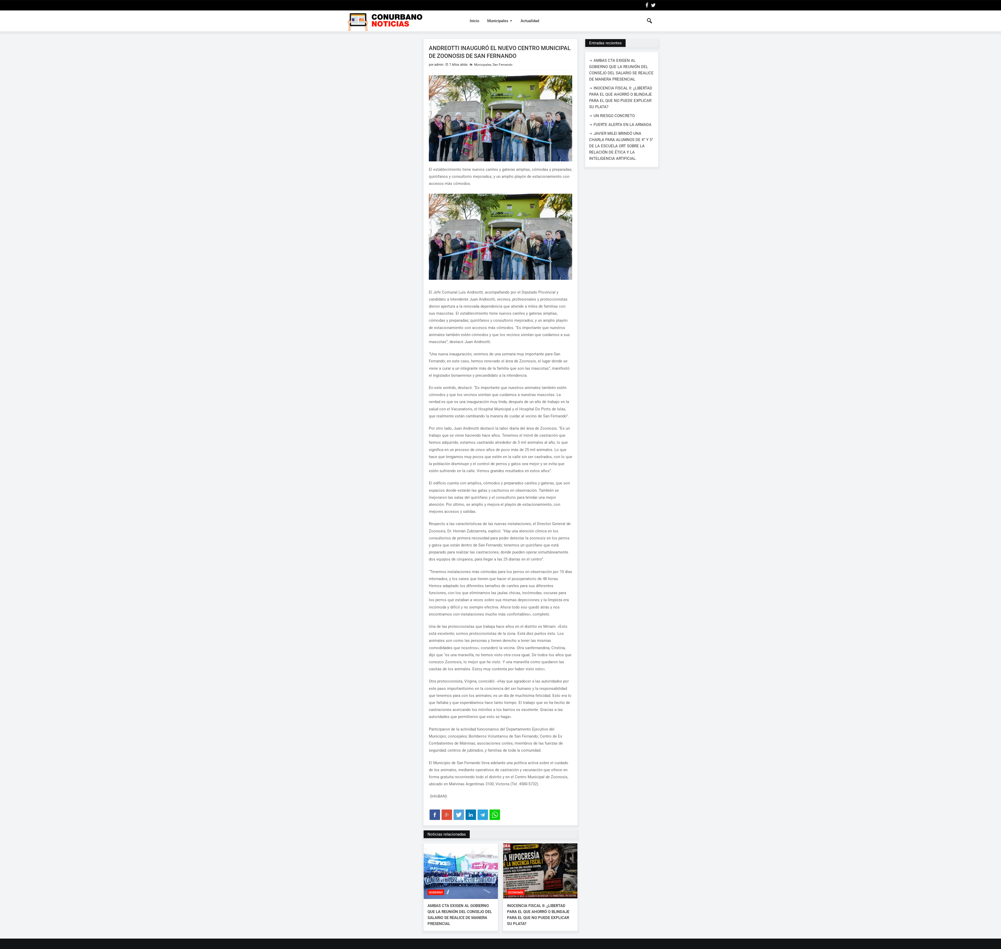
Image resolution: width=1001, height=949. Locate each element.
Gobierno (436, 892)
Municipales (497, 21)
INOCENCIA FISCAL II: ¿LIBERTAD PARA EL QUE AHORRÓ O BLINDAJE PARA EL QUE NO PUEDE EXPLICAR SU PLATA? (538, 914)
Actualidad (530, 21)
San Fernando (502, 64)
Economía (515, 892)
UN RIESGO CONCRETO (614, 115)
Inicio (474, 21)
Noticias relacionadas (447, 834)
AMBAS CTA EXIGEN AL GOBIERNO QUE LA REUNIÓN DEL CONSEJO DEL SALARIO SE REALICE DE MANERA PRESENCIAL (460, 914)
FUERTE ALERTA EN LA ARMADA (622, 124)
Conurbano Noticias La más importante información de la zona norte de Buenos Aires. (402, 21)
